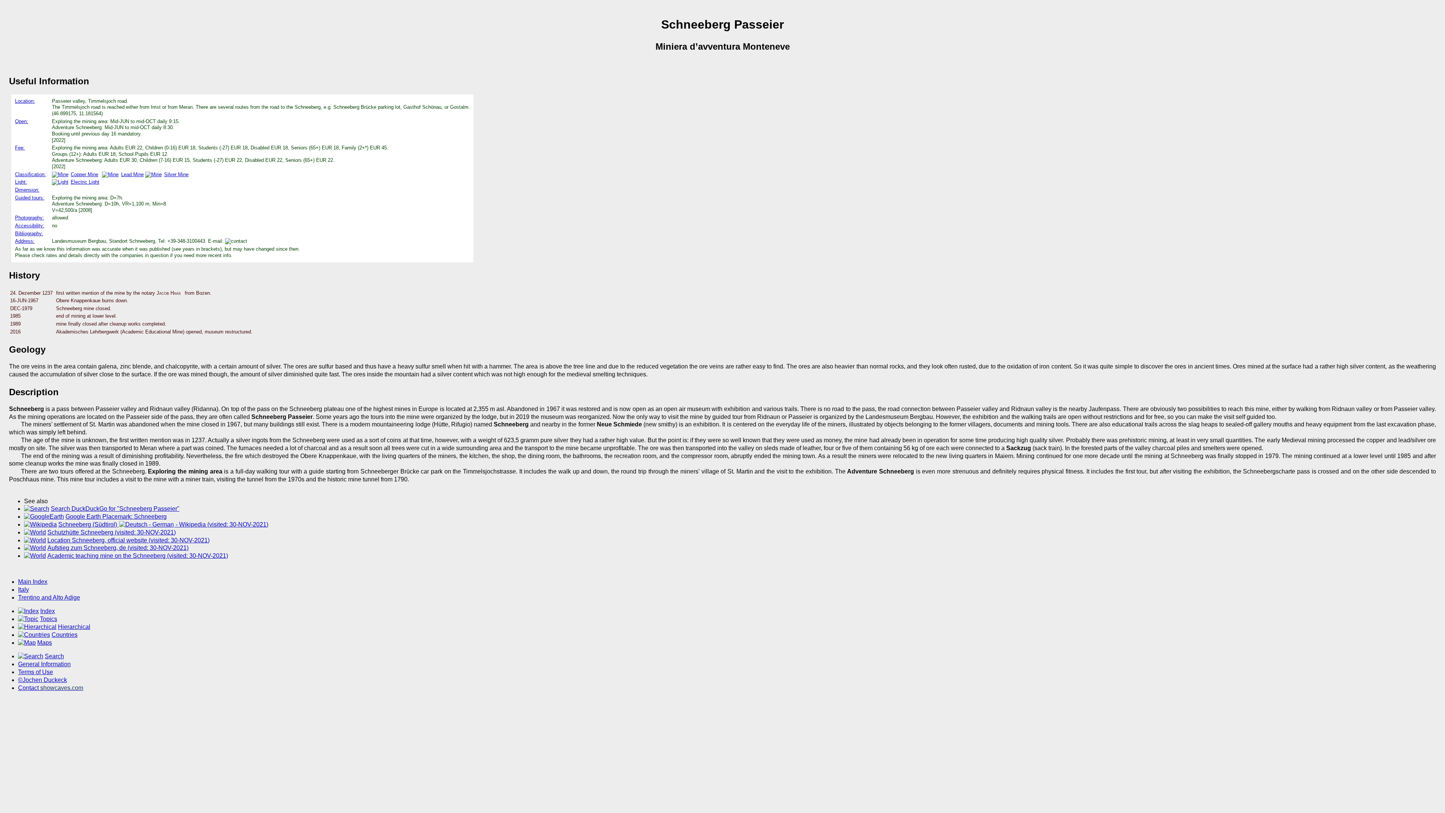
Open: (21, 121)
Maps (44, 642)
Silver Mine (176, 174)
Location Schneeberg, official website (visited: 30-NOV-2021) (128, 540)
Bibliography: (29, 233)
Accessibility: (29, 225)
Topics (48, 619)
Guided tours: (29, 198)
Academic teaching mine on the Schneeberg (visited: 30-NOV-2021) (137, 556)
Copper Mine (84, 174)
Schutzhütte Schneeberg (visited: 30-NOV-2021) (111, 532)
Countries (65, 635)
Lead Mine (132, 174)
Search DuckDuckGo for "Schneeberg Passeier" (115, 508)
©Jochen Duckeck (42, 680)
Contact (50, 688)
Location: (25, 101)
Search (54, 656)
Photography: (29, 218)
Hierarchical (74, 627)
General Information (44, 664)
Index (47, 611)
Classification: (30, 174)
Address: (25, 241)
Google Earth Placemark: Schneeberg (116, 516)
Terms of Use (35, 672)
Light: (21, 182)
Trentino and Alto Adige (49, 597)
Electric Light (85, 182)
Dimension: (27, 190)
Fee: (20, 148)
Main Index (32, 582)
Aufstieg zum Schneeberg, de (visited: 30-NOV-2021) (118, 548)
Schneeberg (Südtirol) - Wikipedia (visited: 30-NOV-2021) (163, 524)
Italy (23, 589)
